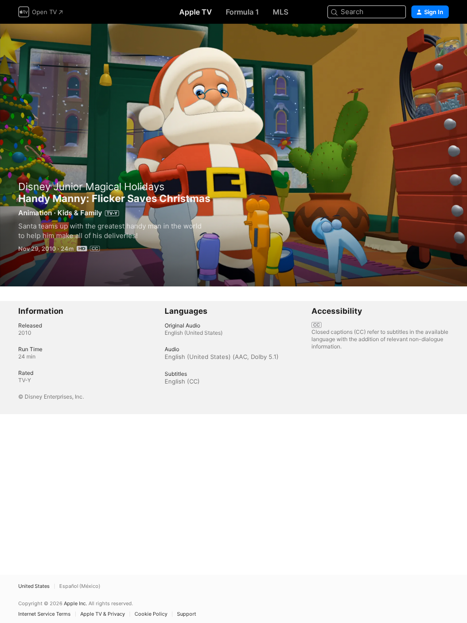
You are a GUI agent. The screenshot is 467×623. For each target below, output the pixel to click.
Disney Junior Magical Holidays (91, 186)
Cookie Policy (151, 614)
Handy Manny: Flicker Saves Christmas (233, 155)
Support (186, 614)
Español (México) (79, 586)
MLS (280, 11)
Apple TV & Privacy (102, 614)
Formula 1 (242, 11)
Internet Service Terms (44, 614)
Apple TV (195, 11)
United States (34, 586)
